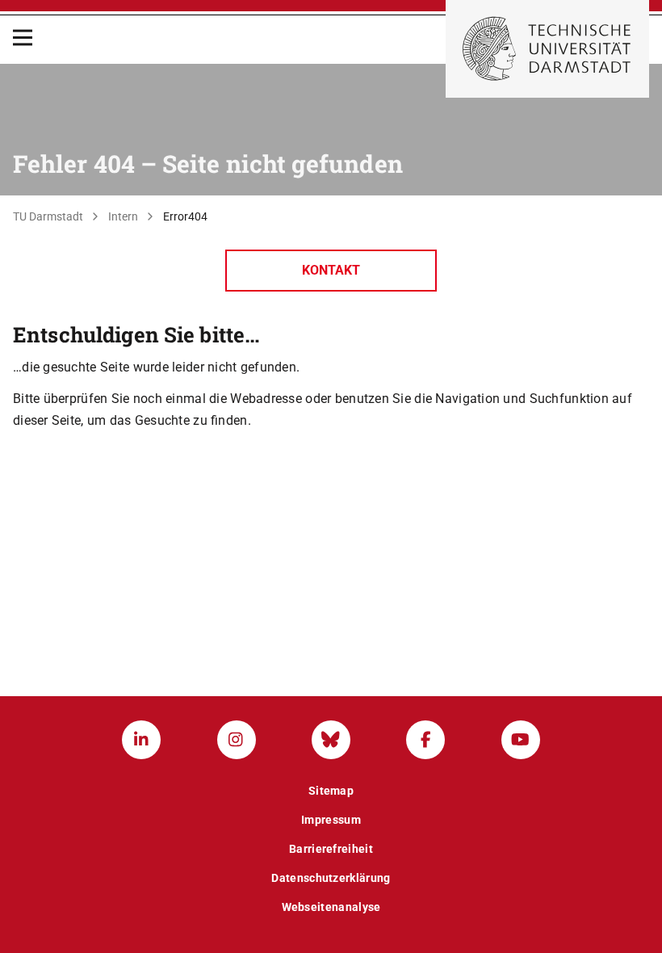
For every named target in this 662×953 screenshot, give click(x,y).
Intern (123, 216)
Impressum (331, 819)
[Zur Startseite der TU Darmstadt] (547, 49)
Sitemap (331, 790)
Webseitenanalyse (331, 907)
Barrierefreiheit (331, 848)
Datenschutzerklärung (330, 877)
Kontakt (331, 270)
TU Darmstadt (48, 216)
